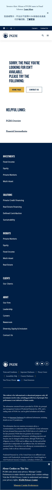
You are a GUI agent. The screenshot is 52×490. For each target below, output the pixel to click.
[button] (5, 28)
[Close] (49, 466)
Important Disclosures (17, 418)
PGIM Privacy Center (28, 480)
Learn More (28, 9)
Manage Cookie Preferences (26, 485)
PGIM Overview (13, 121)
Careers (34, 28)
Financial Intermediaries (16, 131)
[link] (37, 364)
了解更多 (31, 19)
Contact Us (44, 28)
